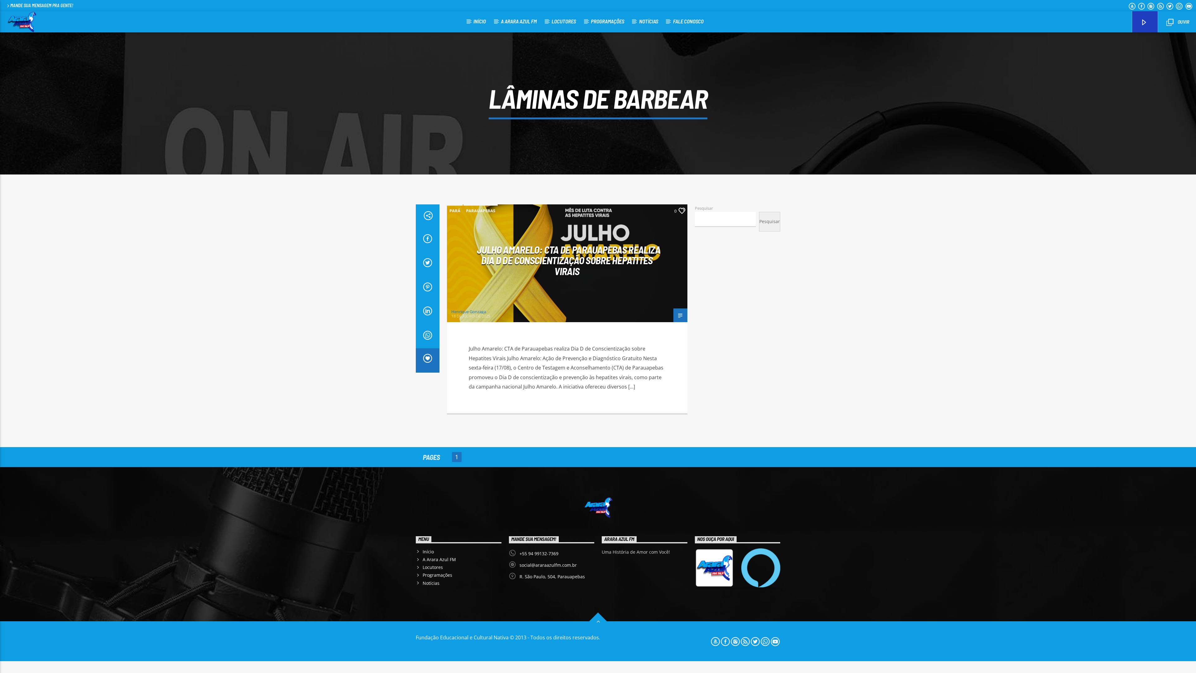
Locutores (564, 21)
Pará (454, 210)
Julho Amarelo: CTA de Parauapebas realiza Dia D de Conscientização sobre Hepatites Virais (568, 260)
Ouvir (1183, 22)
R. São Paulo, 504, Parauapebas (552, 577)
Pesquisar (704, 208)
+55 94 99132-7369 (539, 553)
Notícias (648, 21)
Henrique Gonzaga (468, 311)
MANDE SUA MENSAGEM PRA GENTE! (41, 5)
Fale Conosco (688, 21)
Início (479, 21)
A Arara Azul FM (519, 21)
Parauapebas (480, 210)
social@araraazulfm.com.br (548, 565)
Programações (607, 21)
